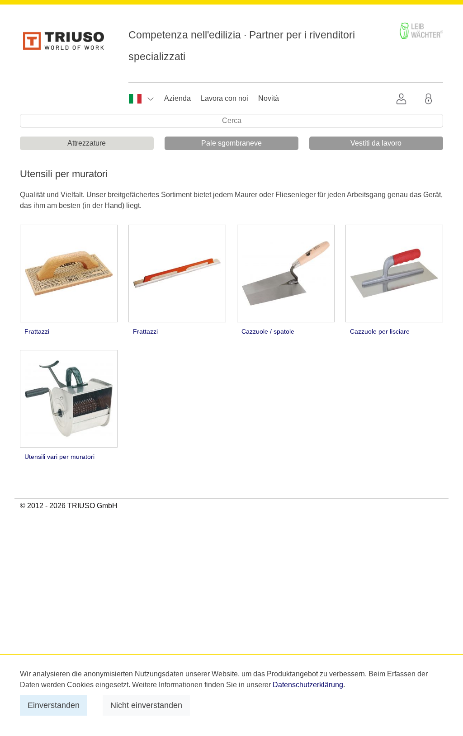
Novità (268, 98)
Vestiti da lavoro (376, 143)
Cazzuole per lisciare (380, 331)
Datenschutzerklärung (308, 685)
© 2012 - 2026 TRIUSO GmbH (69, 506)
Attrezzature (86, 143)
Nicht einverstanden (146, 705)
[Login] (431, 98)
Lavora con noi (224, 98)
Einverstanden (54, 705)
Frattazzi (36, 331)
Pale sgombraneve (231, 143)
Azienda (177, 98)
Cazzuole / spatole (267, 331)
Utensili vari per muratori (59, 456)
